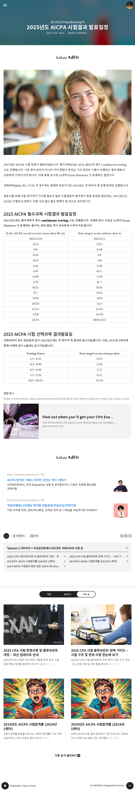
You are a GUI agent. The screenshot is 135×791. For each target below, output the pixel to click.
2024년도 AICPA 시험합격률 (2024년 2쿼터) (31, 561)
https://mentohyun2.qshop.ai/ (23, 500)
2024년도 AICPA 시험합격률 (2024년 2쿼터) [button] (34, 712)
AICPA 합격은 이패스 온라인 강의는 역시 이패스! (36, 480)
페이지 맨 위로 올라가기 (130, 786)
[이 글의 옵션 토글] (6, 536)
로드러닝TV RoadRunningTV (67, 22)
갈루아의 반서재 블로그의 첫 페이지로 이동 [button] (67, 5)
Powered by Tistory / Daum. (23, 786)
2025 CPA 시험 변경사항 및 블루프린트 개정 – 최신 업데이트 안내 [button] (34, 638)
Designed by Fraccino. (114, 785)
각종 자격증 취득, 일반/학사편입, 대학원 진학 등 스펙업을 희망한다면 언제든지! (52, 510)
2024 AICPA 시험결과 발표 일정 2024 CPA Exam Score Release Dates (36, 566)
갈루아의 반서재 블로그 (5, 786)
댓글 (49, 594)
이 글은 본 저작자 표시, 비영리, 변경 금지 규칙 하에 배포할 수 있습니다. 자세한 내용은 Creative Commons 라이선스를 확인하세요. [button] (126, 536)
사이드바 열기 (5, 5)
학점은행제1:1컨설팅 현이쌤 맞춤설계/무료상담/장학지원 (41, 505)
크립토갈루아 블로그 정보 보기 (130, 5)
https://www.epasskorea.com (23, 474)
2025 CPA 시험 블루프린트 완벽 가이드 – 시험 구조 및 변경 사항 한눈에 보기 (98, 556)
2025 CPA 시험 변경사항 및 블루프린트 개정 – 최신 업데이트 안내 (36, 556)
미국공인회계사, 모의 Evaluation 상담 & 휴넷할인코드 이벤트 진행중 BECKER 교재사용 (51, 486)
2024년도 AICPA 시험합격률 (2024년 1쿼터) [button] (101, 712)
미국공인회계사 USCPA (46, 548)
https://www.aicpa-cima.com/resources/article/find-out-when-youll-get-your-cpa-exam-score (66, 399)
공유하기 (67, 594)
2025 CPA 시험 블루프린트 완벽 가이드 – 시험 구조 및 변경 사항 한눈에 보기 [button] (101, 638)
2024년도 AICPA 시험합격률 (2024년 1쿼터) (93, 561)
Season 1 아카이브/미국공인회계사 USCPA (86, 33)
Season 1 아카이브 (19, 548)
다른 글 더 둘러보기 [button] (66, 755)
